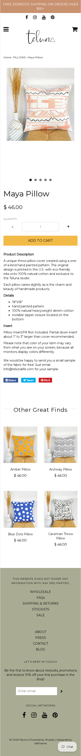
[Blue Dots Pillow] (20, 509)
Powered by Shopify (42, 739)
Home (7, 57)
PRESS (40, 638)
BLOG (40, 649)
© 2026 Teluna (18, 739)
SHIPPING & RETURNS (41, 603)
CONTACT (40, 644)
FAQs (41, 598)
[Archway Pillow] (61, 445)
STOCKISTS (40, 609)
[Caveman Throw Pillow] (61, 509)
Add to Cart (40, 240)
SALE (41, 615)
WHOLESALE (40, 592)
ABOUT (40, 632)
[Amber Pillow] (20, 445)
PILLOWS (19, 57)
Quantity (10, 219)
